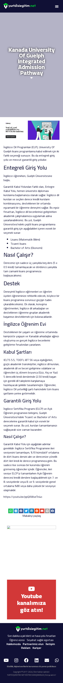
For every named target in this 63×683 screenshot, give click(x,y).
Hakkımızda (13, 644)
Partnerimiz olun (33, 644)
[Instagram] (16, 660)
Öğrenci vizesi (17, 640)
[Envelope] (46, 660)
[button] (56, 6)
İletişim (50, 644)
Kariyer (37, 647)
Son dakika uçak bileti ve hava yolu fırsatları (32, 635)
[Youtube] (6, 660)
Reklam (25, 647)
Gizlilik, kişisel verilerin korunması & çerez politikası (31, 666)
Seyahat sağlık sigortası (40, 640)
